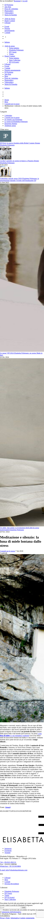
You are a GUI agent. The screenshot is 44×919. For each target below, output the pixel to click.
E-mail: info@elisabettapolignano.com (13, 870)
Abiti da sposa (10, 46)
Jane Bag (8, 7)
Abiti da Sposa (10, 19)
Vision (11, 54)
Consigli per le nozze (12, 117)
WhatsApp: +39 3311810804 (10, 866)
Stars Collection (14, 60)
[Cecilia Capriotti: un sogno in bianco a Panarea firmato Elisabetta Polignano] (5, 159)
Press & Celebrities (11, 9)
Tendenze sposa (10, 126)
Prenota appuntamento (10, 29)
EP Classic (13, 52)
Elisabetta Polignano (16, 50)
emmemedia (30, 918)
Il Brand (7, 23)
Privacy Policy (5, 918)
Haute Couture (10, 21)
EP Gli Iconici (14, 62)
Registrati (17, 1)
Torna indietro (14, 48)
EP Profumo (9, 5)
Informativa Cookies (18, 918)
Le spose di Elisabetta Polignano (16, 122)
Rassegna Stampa (11, 124)
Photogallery (9, 11)
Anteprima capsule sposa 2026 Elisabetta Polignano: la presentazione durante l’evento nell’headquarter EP (19, 179)
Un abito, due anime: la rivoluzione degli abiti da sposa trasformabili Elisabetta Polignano (19, 529)
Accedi (24, 1)
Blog (6, 76)
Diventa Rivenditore (12, 884)
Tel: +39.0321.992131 (8, 862)
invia (23, 907)
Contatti (7, 33)
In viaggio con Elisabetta (13, 119)
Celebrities (8, 115)
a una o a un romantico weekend (21, 735)
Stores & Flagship (11, 84)
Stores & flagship (11, 15)
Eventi (7, 26)
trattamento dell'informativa (11, 912)
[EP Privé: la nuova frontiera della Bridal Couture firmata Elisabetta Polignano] (5, 141)
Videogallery (9, 13)
